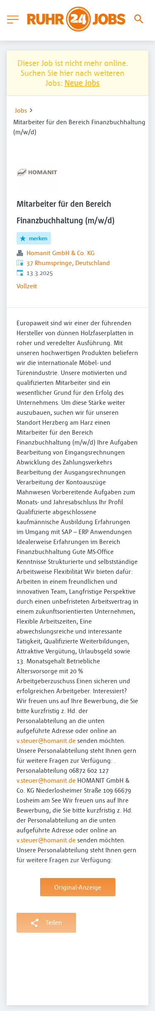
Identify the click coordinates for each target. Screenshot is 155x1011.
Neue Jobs (82, 82)
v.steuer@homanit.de (46, 740)
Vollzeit (27, 286)
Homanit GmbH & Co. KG (60, 253)
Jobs (21, 110)
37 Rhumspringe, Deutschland (68, 263)
